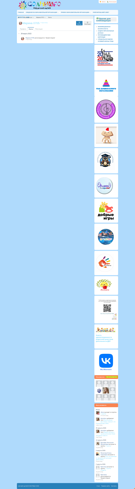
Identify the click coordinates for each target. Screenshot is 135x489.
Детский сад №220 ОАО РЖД (26, 486)
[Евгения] (112, 393)
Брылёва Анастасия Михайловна (107, 443)
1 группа (103, 414)
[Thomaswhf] (112, 386)
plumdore (104, 418)
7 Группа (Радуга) (106, 469)
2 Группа (108, 446)
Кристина (104, 467)
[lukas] (106, 386)
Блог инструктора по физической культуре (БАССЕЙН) (106, 458)
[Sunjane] (106, 400)
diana (102, 412)
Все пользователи (112, 377)
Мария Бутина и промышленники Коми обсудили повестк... (105, 433)
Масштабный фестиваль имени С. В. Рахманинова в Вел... (106, 421)
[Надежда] (99, 400)
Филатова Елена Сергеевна (106, 453)
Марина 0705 (30, 38)
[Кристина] (99, 386)
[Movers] (99, 393)
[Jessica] (112, 400)
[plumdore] (106, 393)
